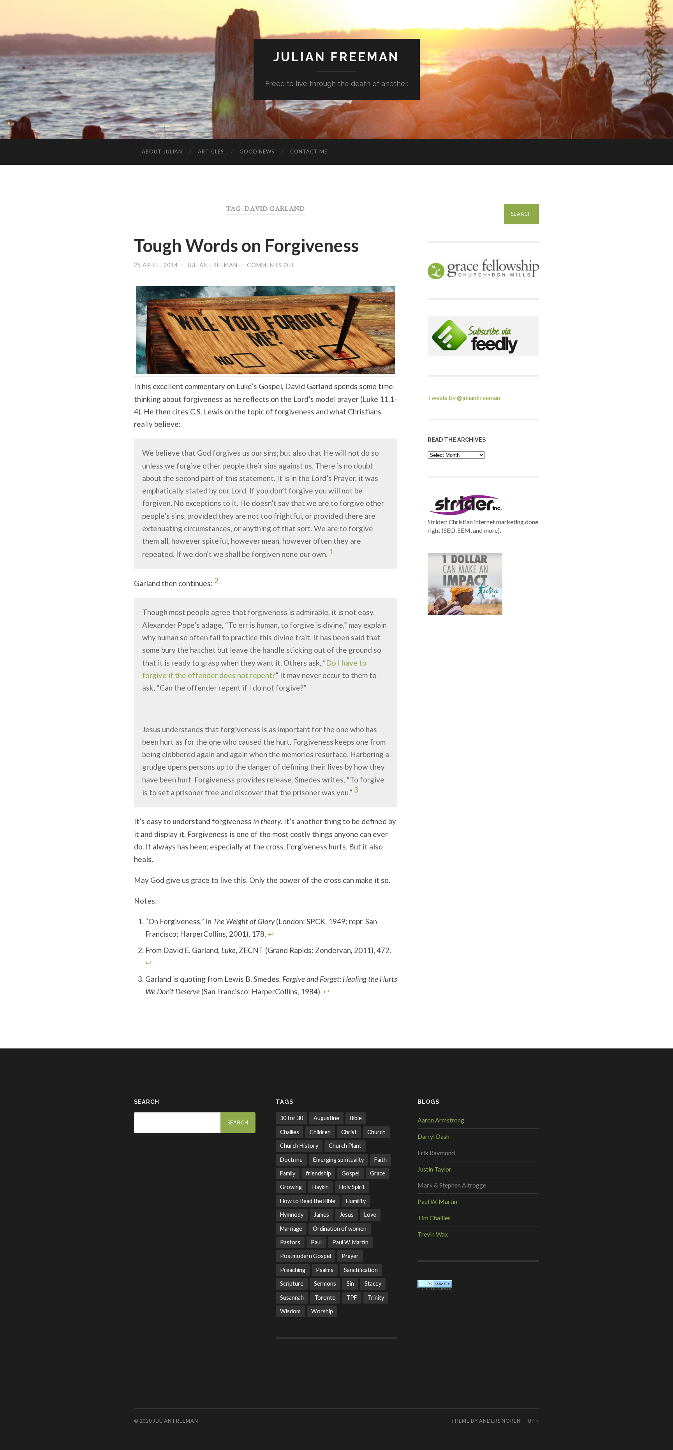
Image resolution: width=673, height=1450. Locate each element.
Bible (356, 1118)
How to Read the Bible (307, 1201)
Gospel (350, 1173)
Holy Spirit (352, 1187)
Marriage (291, 1228)
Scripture (291, 1283)
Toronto (325, 1297)
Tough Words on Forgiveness (246, 245)
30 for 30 (291, 1118)
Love (370, 1214)
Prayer (350, 1256)
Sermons (325, 1283)
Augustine (326, 1118)
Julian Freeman (336, 56)
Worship (322, 1311)
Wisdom (290, 1311)
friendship (318, 1173)
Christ (349, 1132)
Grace (377, 1173)
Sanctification (361, 1270)
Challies (289, 1132)
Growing (291, 1187)
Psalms (324, 1270)
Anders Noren (500, 1421)
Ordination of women (339, 1228)
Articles (211, 151)
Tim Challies (434, 1217)
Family (287, 1173)
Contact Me (309, 151)
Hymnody (291, 1214)
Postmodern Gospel (305, 1256)
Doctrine (291, 1159)
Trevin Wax (433, 1234)
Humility (356, 1201)
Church (376, 1132)
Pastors (290, 1242)
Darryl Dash (433, 1136)
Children (320, 1132)
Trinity (376, 1297)
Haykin (320, 1187)
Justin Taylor (434, 1169)
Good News (257, 151)
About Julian (162, 151)
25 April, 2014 (156, 265)
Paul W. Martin (350, 1242)
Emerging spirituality (338, 1159)
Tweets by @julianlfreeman (464, 397)
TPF (351, 1297)
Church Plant (345, 1145)
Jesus (347, 1214)
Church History (299, 1145)
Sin (350, 1283)
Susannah (292, 1297)
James (321, 1214)
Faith (380, 1159)
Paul (316, 1242)
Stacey (373, 1283)
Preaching (292, 1270)
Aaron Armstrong (441, 1120)
